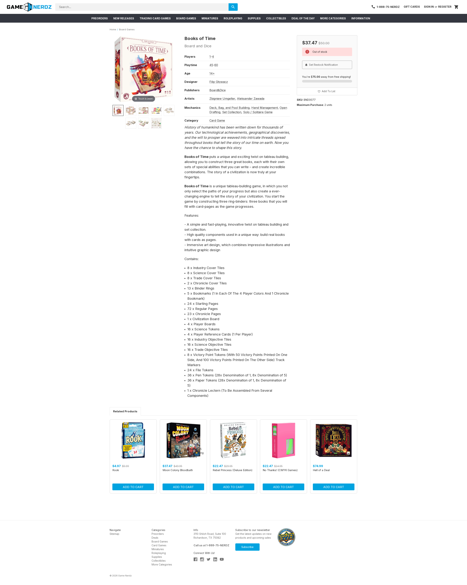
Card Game (217, 120)
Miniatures (158, 549)
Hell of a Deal (321, 470)
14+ (212, 73)
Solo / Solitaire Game (258, 112)
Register (444, 6)
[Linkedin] (215, 559)
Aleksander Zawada (250, 98)
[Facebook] (195, 559)
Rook (115, 470)
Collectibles (159, 560)
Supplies (157, 556)
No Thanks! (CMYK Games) (280, 470)
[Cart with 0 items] (456, 7)
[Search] (233, 7)
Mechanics (192, 108)
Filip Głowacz (218, 82)
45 (211, 65)
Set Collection (231, 112)
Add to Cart (133, 487)
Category (191, 120)
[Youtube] (222, 559)
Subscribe (247, 546)
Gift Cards (412, 6)
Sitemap (114, 533)
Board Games (160, 541)
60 (216, 65)
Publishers (192, 90)
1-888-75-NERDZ (388, 6)
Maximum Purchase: (310, 104)
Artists (189, 98)
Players (189, 56)
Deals (155, 537)
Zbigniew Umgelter (222, 98)
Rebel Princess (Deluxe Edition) (232, 470)
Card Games (159, 545)
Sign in (429, 6)
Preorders (158, 533)
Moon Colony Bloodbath (178, 470)
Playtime (190, 65)
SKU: (300, 99)
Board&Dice (217, 90)
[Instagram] (202, 559)
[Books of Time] (118, 110)
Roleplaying (159, 553)
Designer (191, 82)
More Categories (162, 564)
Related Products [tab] (125, 411)
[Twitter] (209, 559)
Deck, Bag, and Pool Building (229, 108)
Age (187, 73)
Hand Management (264, 108)
